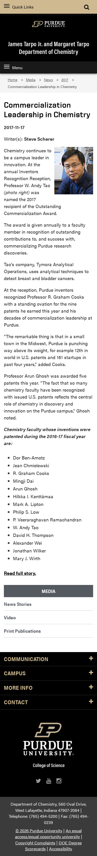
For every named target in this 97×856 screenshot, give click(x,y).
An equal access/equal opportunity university (48, 834)
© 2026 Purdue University (39, 831)
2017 (64, 79)
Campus (15, 673)
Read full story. (20, 573)
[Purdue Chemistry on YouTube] (48, 780)
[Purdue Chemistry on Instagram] (58, 780)
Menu (17, 67)
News (48, 79)
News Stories (18, 604)
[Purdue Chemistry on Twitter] (38, 780)
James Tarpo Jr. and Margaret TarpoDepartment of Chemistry (48, 47)
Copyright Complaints (35, 843)
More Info (18, 688)
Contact (16, 702)
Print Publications (22, 631)
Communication (26, 659)
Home (12, 79)
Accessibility (60, 849)
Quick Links (23, 7)
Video (10, 617)
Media (30, 79)
